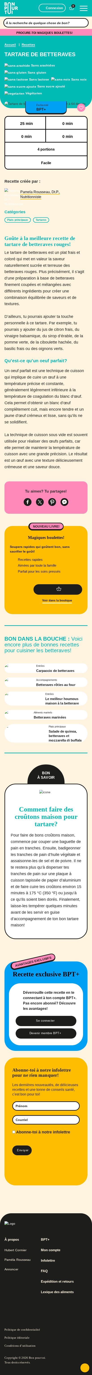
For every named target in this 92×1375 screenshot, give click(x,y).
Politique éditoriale (16, 1337)
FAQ (44, 1271)
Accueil (10, 44)
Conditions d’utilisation (20, 1345)
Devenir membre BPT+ (45, 1033)
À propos (11, 1239)
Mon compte (50, 1250)
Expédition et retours (57, 1281)
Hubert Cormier (15, 1250)
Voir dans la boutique (57, 600)
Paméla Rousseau (17, 1259)
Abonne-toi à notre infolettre (42, 1132)
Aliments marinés (43, 712)
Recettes (28, 44)
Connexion (54, 8)
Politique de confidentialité (22, 1329)
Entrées (40, 666)
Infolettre (48, 1260)
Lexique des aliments (57, 1292)
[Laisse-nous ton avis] (84, 1367)
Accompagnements (46, 680)
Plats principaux (57, 726)
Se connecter (45, 1020)
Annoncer (11, 1269)
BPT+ (45, 1239)
